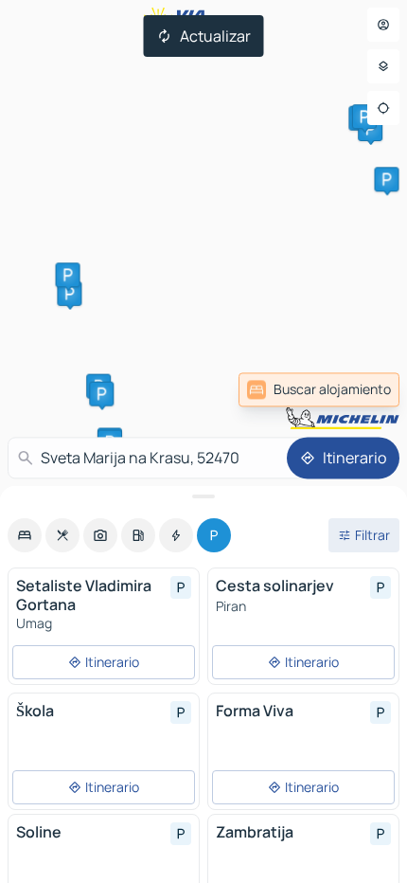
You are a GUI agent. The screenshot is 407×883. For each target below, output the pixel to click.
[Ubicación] (383, 108)
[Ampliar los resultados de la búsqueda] (203, 496)
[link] (319, 389)
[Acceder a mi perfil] (383, 25)
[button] (69, 293)
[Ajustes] (383, 66)
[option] (25, 535)
